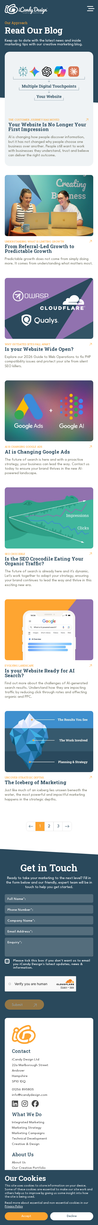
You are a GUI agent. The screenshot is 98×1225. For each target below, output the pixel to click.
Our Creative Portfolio (29, 1168)
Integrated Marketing (28, 1122)
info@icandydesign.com (29, 1095)
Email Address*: (20, 931)
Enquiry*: (14, 942)
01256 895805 (23, 1089)
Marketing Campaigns (28, 1133)
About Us (19, 1162)
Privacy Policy (14, 1206)
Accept (26, 1216)
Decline (72, 1216)
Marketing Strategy (26, 1127)
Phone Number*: (20, 909)
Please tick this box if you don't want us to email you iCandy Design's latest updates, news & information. (51, 964)
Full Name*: (16, 899)
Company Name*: (21, 920)
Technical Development (29, 1138)
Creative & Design (25, 1144)
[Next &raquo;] (67, 826)
